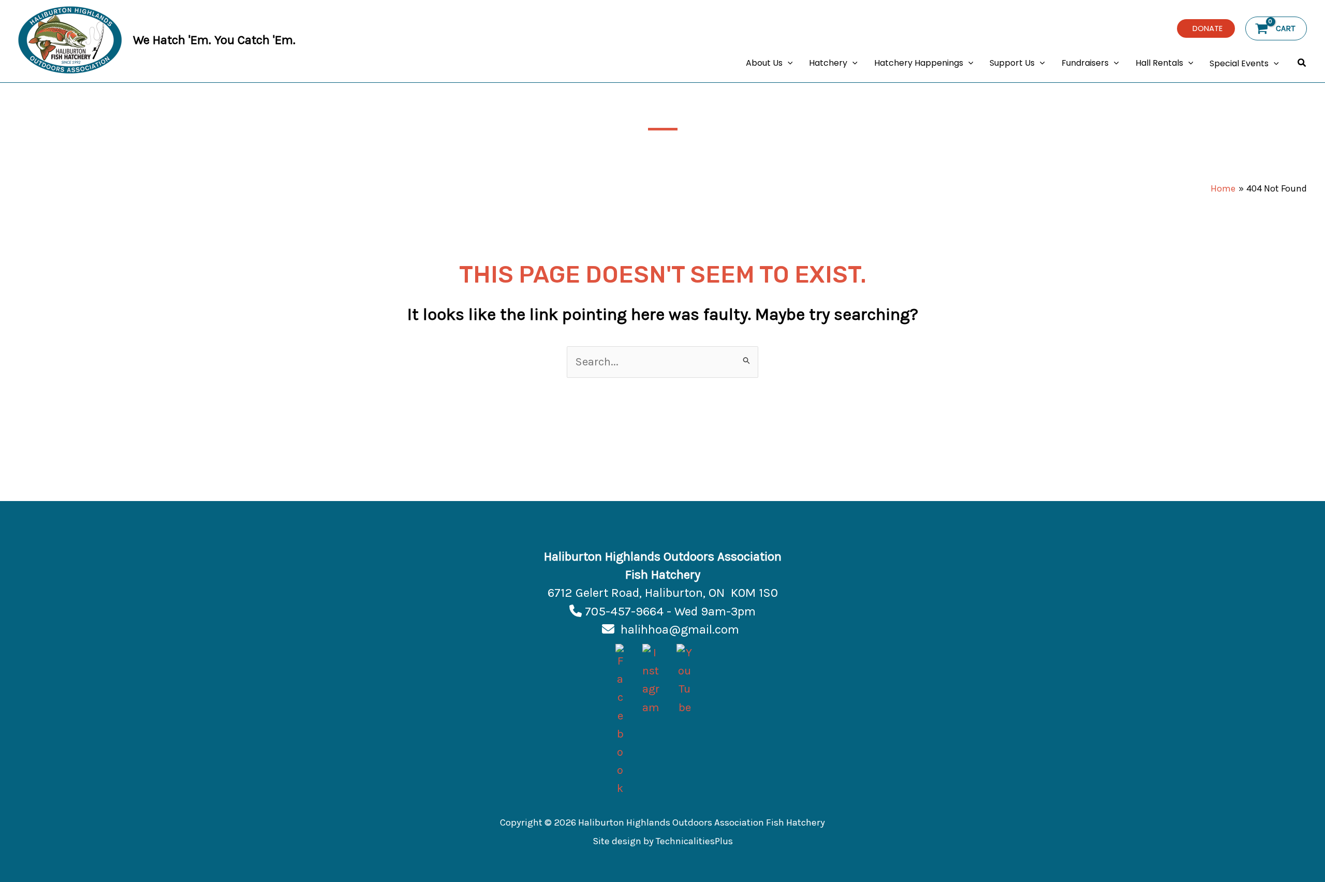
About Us (764, 63)
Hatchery (828, 63)
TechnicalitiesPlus (694, 841)
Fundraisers (1085, 63)
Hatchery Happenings (918, 63)
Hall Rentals (1159, 63)
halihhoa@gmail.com (680, 629)
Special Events (1239, 63)
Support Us (1012, 63)
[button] (1206, 28)
